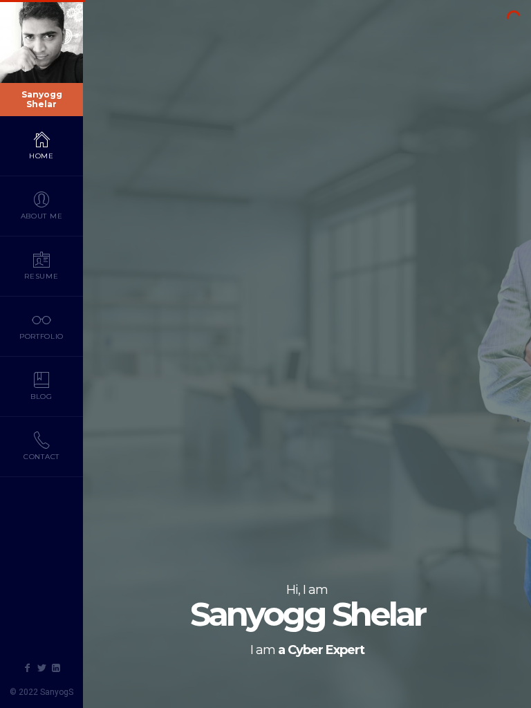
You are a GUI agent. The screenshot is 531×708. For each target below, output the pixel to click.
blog (41, 396)
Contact (41, 456)
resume (41, 276)
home (41, 155)
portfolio (41, 336)
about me (42, 216)
